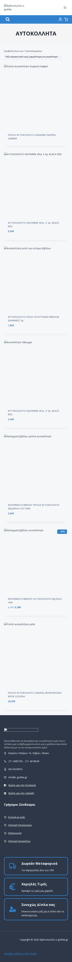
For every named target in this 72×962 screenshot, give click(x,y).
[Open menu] (65, 7)
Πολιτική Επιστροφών (20, 825)
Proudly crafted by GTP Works (20, 953)
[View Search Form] (7, 19)
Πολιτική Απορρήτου (19, 841)
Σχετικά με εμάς (16, 817)
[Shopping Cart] (66, 19)
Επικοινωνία (14, 833)
